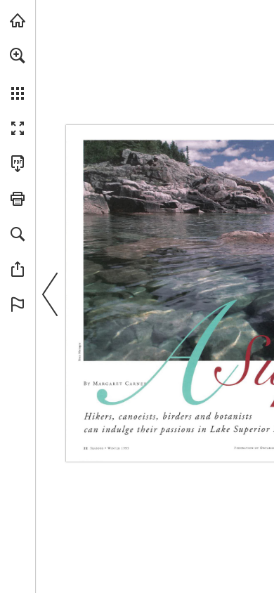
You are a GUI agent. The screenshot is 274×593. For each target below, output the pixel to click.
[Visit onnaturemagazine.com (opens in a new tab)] (17, 20)
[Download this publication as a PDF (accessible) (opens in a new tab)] (17, 163)
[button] (17, 55)
